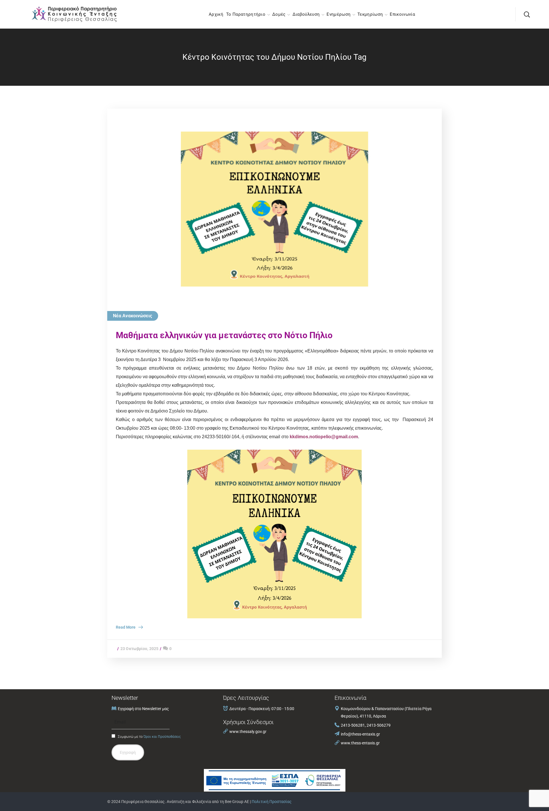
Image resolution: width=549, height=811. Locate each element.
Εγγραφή (128, 752)
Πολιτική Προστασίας (272, 801)
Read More (126, 627)
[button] (527, 14)
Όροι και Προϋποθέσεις (162, 737)
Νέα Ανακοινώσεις (132, 315)
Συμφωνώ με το (149, 737)
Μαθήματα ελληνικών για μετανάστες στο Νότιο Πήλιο (224, 335)
